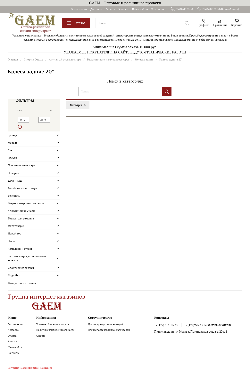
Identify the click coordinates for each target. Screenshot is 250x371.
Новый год (14, 233)
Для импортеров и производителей (109, 330)
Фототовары (16, 226)
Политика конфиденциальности (55, 330)
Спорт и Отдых (33, 59)
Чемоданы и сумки (20, 248)
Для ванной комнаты (21, 211)
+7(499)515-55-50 (184, 9)
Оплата (110, 9)
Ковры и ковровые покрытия (26, 203)
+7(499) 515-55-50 (166, 325)
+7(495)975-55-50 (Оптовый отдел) (220, 9)
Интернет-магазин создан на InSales (30, 367)
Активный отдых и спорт (65, 59)
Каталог (124, 9)
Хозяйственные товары (23, 188)
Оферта (40, 335)
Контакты (157, 9)
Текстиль (14, 195)
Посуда (12, 158)
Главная (13, 59)
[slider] (20, 127)
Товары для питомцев (22, 283)
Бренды (13, 135)
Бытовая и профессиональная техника (27, 258)
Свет (11, 150)
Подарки (13, 173)
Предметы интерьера (21, 165)
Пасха (11, 241)
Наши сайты (140, 9)
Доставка (96, 9)
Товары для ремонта (21, 218)
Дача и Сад (15, 180)
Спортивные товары (21, 268)
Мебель (12, 143)
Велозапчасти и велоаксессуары (108, 59)
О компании (79, 9)
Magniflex (14, 275)
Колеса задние (144, 59)
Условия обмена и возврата (52, 324)
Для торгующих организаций (105, 324)
